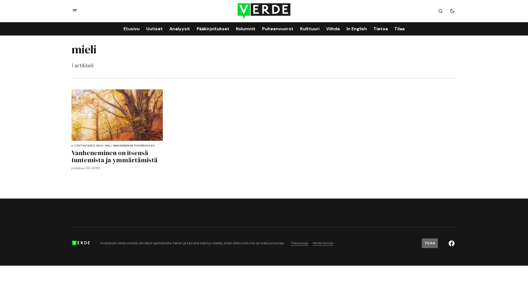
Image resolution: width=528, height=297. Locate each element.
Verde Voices (322, 243)
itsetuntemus (84, 146)
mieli (108, 146)
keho (100, 146)
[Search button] (440, 11)
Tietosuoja (299, 243)
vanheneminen (123, 146)
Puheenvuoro (144, 146)
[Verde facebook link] (452, 243)
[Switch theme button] (452, 11)
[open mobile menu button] (75, 11)
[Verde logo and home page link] (264, 11)
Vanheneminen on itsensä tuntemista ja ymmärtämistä (115, 156)
